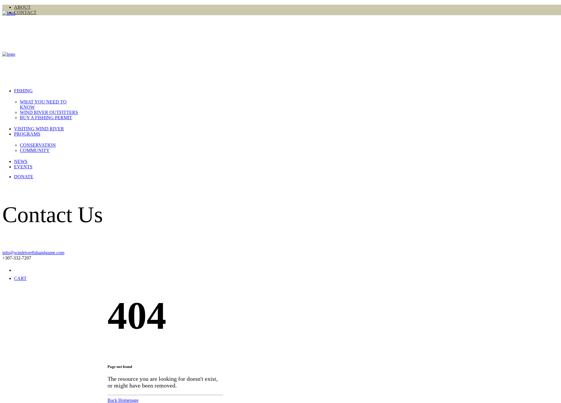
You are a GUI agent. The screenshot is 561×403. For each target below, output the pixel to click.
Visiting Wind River (39, 128)
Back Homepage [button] (123, 400)
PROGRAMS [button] (27, 134)
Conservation (38, 145)
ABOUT (22, 7)
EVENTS (23, 166)
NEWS (20, 161)
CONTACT (25, 12)
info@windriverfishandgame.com (33, 252)
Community (35, 150)
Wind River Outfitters (49, 112)
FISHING (23, 90)
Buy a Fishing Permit (46, 117)
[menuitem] (50, 112)
